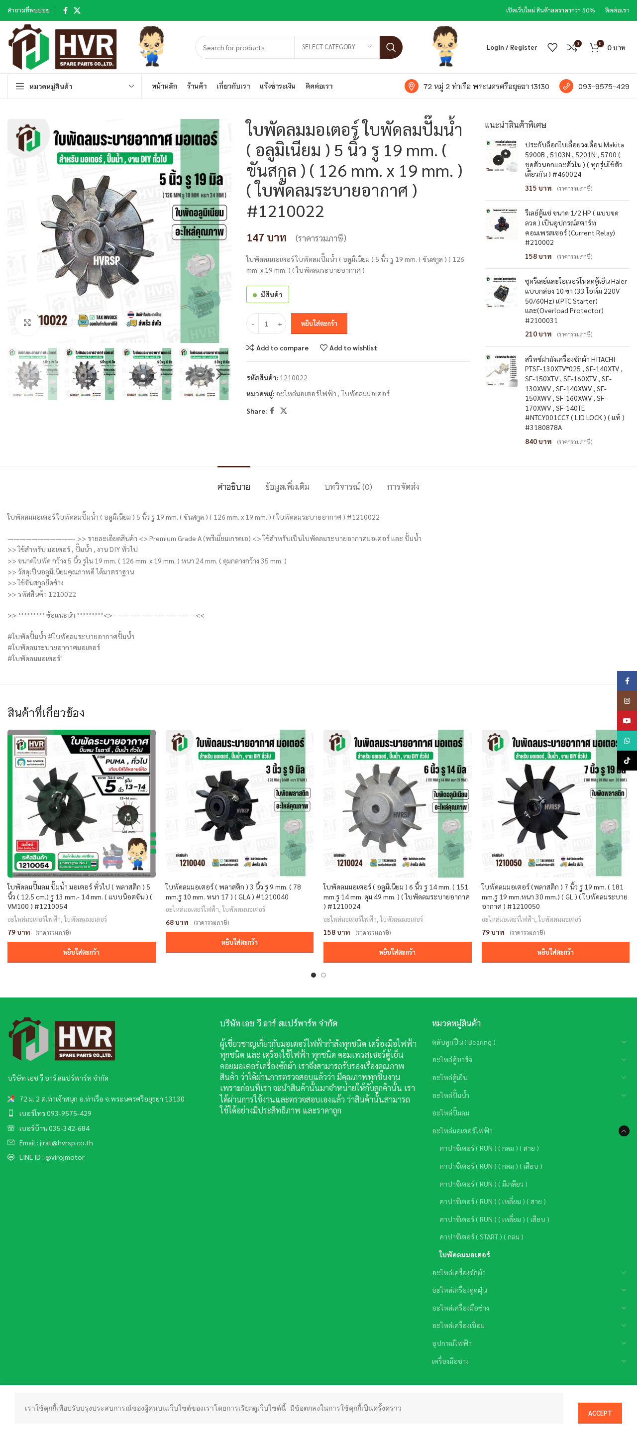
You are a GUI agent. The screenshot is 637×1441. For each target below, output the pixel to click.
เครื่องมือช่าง (450, 1360)
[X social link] (77, 10)
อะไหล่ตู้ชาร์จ (452, 1059)
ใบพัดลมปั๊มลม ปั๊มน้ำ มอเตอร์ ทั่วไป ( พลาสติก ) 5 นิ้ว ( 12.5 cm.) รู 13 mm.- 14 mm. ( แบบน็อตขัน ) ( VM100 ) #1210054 (79, 896)
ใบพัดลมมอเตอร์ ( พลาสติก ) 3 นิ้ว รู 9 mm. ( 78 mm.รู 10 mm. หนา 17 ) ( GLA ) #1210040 (233, 891)
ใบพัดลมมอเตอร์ (366, 393)
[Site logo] (62, 45)
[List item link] (106, 1098)
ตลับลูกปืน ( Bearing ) (464, 1041)
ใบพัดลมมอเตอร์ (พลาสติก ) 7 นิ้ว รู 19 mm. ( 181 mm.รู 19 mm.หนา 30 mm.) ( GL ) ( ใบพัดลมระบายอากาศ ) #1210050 (555, 896)
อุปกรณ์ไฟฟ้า (452, 1342)
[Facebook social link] (65, 10)
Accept (600, 1413)
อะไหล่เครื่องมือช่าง (460, 1307)
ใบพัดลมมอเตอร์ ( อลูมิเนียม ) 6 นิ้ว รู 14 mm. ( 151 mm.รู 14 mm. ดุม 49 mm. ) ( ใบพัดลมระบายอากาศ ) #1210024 (396, 896)
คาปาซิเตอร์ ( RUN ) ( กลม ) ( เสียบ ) (490, 1165)
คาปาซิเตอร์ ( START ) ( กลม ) (481, 1236)
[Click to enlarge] (27, 323)
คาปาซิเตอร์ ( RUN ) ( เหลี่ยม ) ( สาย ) (492, 1201)
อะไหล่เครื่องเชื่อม (458, 1325)
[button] (81, 952)
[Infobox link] (477, 86)
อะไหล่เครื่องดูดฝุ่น (459, 1289)
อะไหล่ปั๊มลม (450, 1112)
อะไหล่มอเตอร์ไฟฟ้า (306, 393)
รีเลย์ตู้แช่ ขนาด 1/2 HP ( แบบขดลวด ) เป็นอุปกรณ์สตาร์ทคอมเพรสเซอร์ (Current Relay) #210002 (572, 227)
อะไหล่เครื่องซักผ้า (459, 1272)
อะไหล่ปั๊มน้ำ (450, 1095)
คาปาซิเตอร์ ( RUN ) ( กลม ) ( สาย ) (489, 1147)
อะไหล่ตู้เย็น (449, 1077)
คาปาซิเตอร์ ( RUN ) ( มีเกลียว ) (483, 1183)
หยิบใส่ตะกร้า (319, 323)
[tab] (233, 481)
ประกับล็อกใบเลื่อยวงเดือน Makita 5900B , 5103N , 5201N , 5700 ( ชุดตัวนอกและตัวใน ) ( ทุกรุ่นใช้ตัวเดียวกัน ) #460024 (574, 159)
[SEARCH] (391, 47)
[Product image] (81, 804)
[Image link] (62, 1038)
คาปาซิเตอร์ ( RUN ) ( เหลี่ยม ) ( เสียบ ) (494, 1219)
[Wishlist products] (552, 47)
